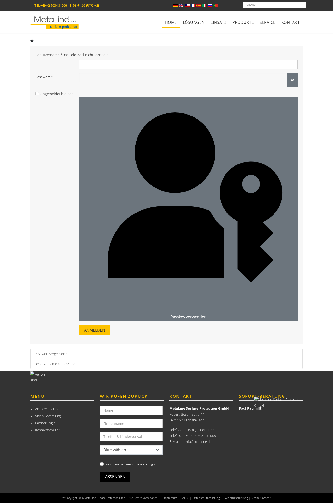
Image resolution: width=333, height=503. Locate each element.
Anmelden (94, 330)
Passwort (44, 77)
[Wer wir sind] (62, 378)
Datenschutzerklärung (206, 498)
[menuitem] (171, 19)
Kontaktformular (46, 430)
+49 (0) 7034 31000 (53, 5)
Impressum (170, 498)
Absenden (115, 476)
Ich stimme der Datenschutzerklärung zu (131, 464)
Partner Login (44, 423)
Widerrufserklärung (236, 498)
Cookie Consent (261, 498)
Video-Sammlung (47, 416)
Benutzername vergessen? (55, 363)
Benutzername (72, 54)
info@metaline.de (198, 441)
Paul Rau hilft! (250, 408)
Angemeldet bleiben (57, 93)
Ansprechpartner (47, 408)
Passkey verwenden (188, 316)
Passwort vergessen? (51, 353)
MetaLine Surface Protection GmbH (105, 498)
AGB (185, 498)
